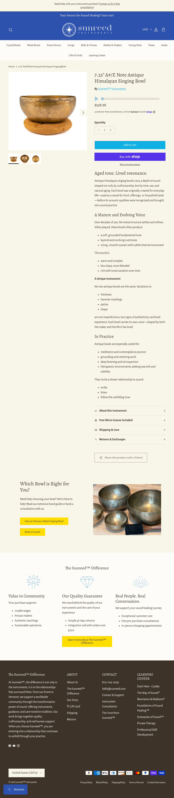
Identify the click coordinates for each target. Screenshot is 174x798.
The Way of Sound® (148, 692)
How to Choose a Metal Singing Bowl (44, 521)
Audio (164, 45)
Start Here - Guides (148, 686)
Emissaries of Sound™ (150, 717)
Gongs (71, 45)
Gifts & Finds (75, 55)
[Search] (10, 30)
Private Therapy (146, 723)
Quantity (100, 122)
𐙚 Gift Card (73, 706)
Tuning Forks (135, 45)
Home (11, 66)
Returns (71, 719)
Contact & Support (113, 695)
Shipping (72, 713)
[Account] (155, 30)
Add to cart (130, 145)
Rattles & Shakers (112, 45)
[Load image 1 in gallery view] (47, 111)
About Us (72, 682)
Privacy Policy (86, 782)
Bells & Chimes (89, 45)
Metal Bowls (33, 45)
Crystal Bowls (13, 45)
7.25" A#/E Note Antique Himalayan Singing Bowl (42, 66)
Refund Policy (102, 782)
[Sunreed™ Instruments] (87, 30)
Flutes (151, 45)
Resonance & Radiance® (151, 699)
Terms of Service (136, 782)
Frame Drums (54, 45)
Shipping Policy (118, 782)
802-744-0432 (110, 682)
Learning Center (97, 55)
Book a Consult (32, 532)
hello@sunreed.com (114, 688)
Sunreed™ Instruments (112, 88)
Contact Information (156, 782)
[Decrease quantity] (98, 130)
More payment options (130, 164)
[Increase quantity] (111, 130)
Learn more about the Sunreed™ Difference (87, 641)
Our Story (72, 700)
